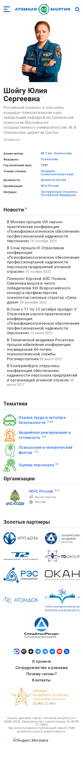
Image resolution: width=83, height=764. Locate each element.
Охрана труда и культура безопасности (42, 420)
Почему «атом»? (41, 674)
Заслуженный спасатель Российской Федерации (59, 193)
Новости (13, 210)
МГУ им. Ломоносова (56, 153)
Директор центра (53, 179)
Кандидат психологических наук (57, 172)
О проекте (41, 661)
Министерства (45, 497)
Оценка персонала (36, 465)
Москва (40, 502)
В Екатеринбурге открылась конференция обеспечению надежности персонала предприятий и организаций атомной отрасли (42, 372)
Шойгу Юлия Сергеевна (25, 94)
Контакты (41, 680)
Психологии (49, 159)
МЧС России (50, 185)
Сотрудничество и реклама (41, 667)
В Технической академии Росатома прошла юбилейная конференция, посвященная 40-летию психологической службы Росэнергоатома (40, 349)
